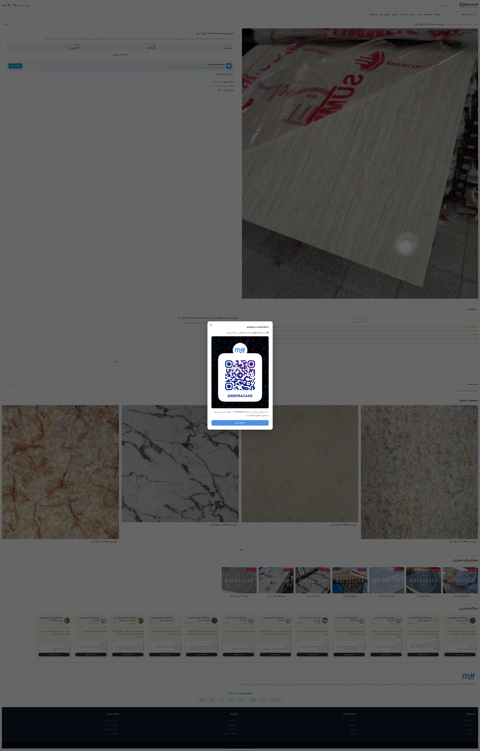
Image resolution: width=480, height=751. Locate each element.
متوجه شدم (240, 422)
